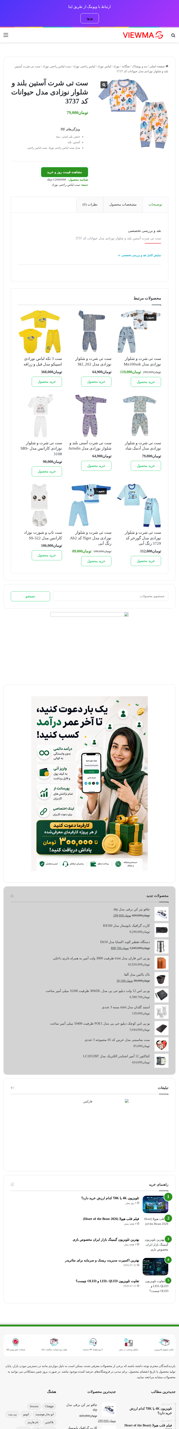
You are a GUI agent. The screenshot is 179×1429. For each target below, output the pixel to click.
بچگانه (126, 66)
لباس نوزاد (104, 66)
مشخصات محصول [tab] (123, 204)
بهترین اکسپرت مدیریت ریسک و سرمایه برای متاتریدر (102, 1260)
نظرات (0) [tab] (90, 204)
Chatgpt (49, 1406)
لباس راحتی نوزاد (84, 66)
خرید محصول (146, 382)
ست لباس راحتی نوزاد (57, 66)
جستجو (30, 596)
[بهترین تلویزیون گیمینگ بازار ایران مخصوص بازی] (155, 1246)
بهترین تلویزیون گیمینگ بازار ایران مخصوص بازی (106, 1239)
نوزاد (116, 66)
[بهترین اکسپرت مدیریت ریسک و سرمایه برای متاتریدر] (155, 1266)
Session (34, 1406)
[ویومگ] (142, 35)
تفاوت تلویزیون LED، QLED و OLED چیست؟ (107, 1281)
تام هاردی (33, 1422)
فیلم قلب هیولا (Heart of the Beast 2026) (111, 1219)
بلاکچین (49, 1422)
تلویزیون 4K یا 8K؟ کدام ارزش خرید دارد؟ (110, 1198)
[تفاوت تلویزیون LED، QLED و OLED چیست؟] (155, 1287)
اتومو (26, 1414)
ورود (89, 18)
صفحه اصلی (157, 66)
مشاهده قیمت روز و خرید (64, 172)
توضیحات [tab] (155, 204)
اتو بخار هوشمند (44, 1414)
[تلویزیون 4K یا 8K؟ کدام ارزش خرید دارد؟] (155, 1204)
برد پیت (12, 1414)
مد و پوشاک (139, 66)
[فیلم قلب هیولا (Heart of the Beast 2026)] (155, 1225)
